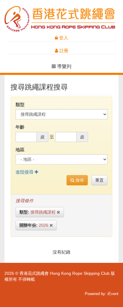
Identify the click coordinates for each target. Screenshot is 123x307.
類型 (20, 104)
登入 (63, 37)
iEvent (113, 293)
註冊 (63, 50)
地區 (20, 149)
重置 (99, 180)
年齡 (20, 126)
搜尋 (79, 180)
